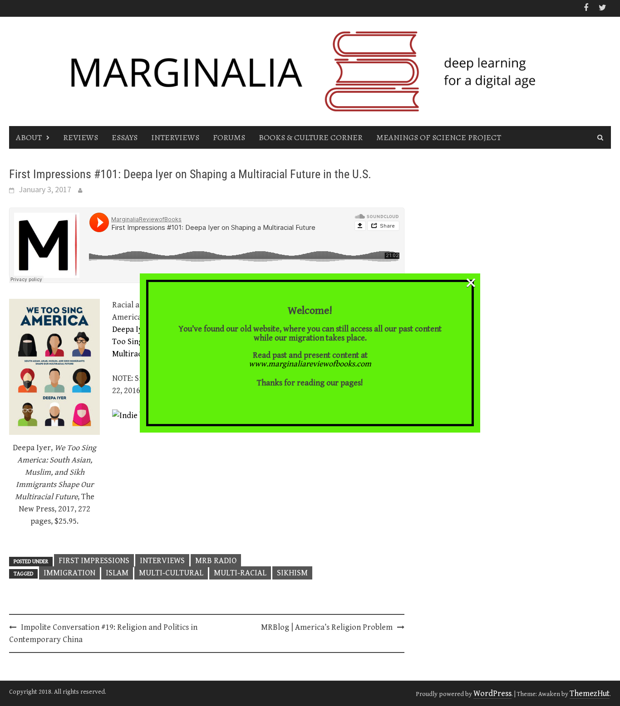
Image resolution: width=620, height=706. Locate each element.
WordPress (492, 693)
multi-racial (240, 573)
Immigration (69, 573)
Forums (229, 137)
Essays (125, 137)
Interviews (175, 137)
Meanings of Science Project (438, 137)
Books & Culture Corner (311, 137)
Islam (117, 573)
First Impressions (94, 560)
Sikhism (292, 573)
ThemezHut (590, 693)
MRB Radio (215, 560)
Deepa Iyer (131, 329)
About (29, 137)
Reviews (80, 137)
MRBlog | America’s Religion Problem (327, 627)
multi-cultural (171, 573)
